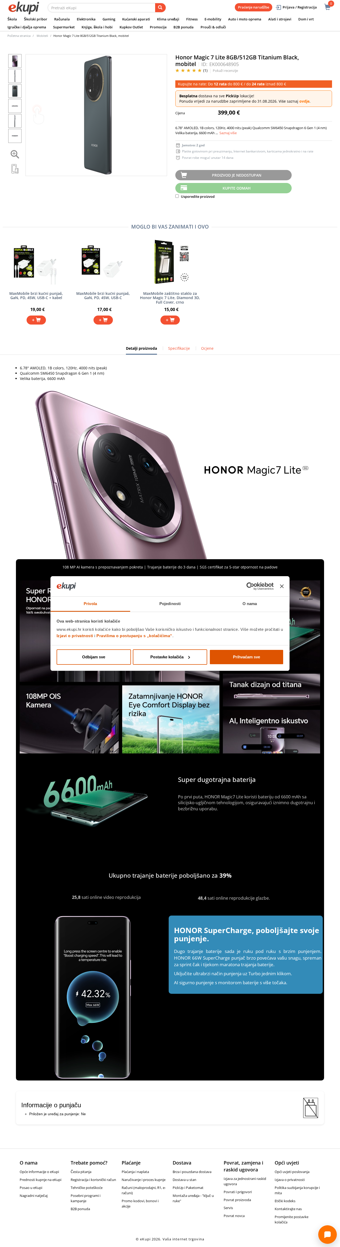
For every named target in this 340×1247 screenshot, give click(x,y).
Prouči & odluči (213, 27)
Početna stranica (19, 36)
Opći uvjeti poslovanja (292, 1171)
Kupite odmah (237, 188)
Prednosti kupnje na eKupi (40, 1179)
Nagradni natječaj (34, 1195)
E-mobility (213, 19)
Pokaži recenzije (225, 70)
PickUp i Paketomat (188, 1187)
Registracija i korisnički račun (93, 1179)
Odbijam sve (93, 657)
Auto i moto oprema (244, 19)
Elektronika (86, 19)
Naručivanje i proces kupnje (143, 1179)
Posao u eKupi (31, 1187)
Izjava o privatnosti (290, 1179)
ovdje (304, 101)
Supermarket (64, 27)
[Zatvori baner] (282, 586)
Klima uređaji (168, 19)
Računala (62, 19)
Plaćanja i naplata (135, 1171)
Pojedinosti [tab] (170, 603)
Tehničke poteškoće (87, 1187)
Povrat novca (234, 1215)
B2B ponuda (183, 27)
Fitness (192, 19)
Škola (12, 19)
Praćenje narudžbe (253, 7)
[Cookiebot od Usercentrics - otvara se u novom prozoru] (250, 586)
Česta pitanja (81, 1171)
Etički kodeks (285, 1200)
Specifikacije (179, 348)
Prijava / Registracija (300, 7)
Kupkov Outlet (131, 27)
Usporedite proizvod (197, 196)
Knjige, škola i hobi (97, 27)
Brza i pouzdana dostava (192, 1171)
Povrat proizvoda (237, 1199)
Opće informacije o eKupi (39, 1171)
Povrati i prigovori (238, 1191)
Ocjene (207, 348)
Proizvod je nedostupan (236, 175)
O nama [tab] (250, 603)
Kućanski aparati (136, 19)
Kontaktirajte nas (288, 1208)
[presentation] (96, 115)
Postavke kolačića (167, 657)
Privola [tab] (90, 603)
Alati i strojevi (279, 19)
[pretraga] (160, 7)
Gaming (109, 19)
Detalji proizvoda (141, 350)
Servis (228, 1207)
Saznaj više (228, 132)
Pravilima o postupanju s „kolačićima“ (134, 635)
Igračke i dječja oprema (26, 27)
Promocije (158, 27)
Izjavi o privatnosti (75, 635)
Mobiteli (42, 36)
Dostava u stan (184, 1179)
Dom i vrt (306, 19)
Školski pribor (35, 19)
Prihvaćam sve (246, 657)
